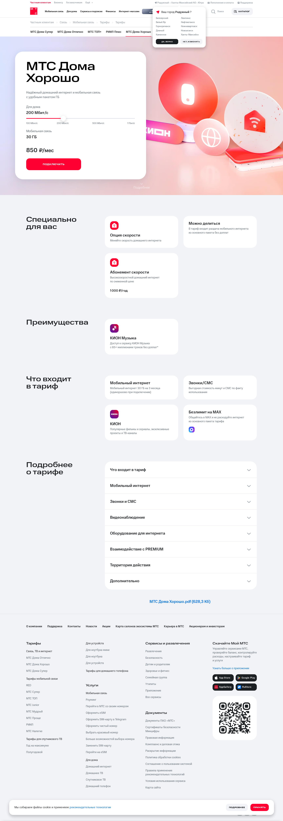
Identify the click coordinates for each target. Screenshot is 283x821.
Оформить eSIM (96, 713)
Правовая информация (159, 738)
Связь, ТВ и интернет (39, 651)
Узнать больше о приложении (231, 668)
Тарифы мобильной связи (42, 679)
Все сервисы (153, 697)
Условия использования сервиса (165, 781)
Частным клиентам (40, 2)
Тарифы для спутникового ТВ (44, 739)
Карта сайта (153, 788)
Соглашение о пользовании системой (168, 764)
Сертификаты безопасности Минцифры (162, 729)
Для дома (92, 760)
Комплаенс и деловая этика (162, 744)
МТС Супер (33, 692)
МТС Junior (32, 705)
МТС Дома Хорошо (138, 32)
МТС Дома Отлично (70, 32)
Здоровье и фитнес (157, 671)
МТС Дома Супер (41, 32)
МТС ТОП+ (94, 32)
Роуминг (91, 700)
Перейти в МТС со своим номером (107, 706)
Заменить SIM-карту (98, 746)
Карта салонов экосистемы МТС (137, 626)
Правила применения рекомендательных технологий (164, 772)
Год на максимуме (37, 746)
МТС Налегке (34, 731)
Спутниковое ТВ (96, 780)
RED (28, 685)
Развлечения (153, 651)
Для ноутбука (94, 657)
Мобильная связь (96, 693)
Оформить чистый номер (101, 726)
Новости (91, 626)
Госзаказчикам (74, 2)
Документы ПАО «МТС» (160, 721)
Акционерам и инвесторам (207, 626)
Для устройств (95, 643)
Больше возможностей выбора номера (110, 739)
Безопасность (153, 658)
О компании (34, 626)
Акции (106, 626)
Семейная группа (156, 677)
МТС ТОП (31, 698)
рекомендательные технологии (90, 807)
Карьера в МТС (174, 626)
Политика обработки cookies (163, 757)
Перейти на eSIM (96, 752)
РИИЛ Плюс (113, 32)
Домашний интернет (99, 767)
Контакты (74, 626)
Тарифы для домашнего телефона (107, 671)
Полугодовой (34, 752)
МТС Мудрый (34, 712)
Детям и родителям (157, 664)
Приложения (153, 691)
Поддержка (54, 626)
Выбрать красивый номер (102, 733)
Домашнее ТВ (94, 773)
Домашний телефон (98, 786)
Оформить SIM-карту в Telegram (106, 719)
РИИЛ (29, 725)
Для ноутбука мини (97, 650)
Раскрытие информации (160, 751)
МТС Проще (33, 718)
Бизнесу (58, 2)
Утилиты (150, 684)
